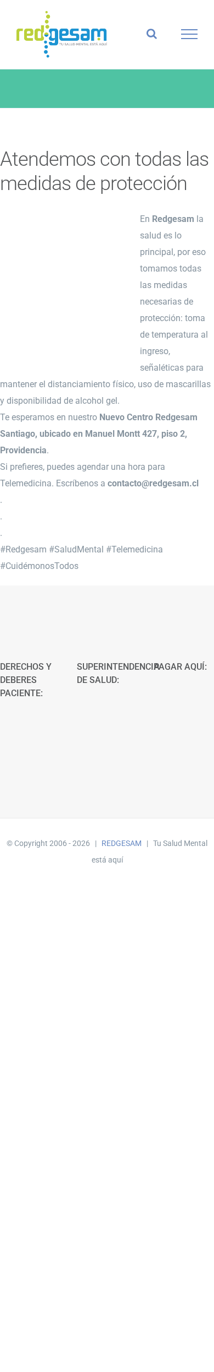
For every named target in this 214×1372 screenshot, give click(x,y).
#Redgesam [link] (23, 549)
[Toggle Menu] (189, 34)
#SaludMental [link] (76, 549)
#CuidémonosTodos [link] (39, 566)
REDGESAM (122, 843)
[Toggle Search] (152, 33)
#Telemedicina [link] (134, 549)
